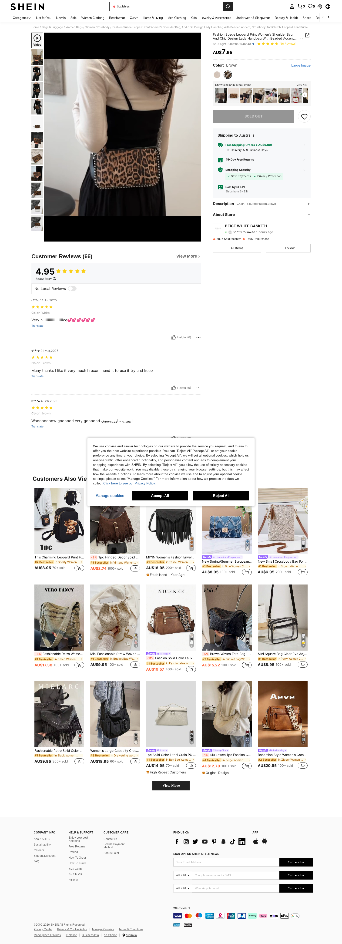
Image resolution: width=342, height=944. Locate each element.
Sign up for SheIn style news (196, 854)
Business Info (90, 935)
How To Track (77, 863)
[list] (210, 841)
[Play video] (122, 137)
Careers (39, 850)
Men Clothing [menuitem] (177, 18)
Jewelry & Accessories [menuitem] (216, 18)
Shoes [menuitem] (307, 18)
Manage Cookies (103, 929)
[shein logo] (27, 6)
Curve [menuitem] (134, 18)
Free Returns (77, 846)
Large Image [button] (301, 65)
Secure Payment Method (114, 846)
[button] (320, 6)
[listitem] (221, 95)
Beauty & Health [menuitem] (286, 18)
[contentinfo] (243, 916)
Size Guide (76, 868)
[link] (301, 6)
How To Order (77, 857)
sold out (254, 116)
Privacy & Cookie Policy (72, 929)
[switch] (72, 288)
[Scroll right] (328, 17)
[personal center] (292, 6)
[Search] (228, 6)
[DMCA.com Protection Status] (188, 925)
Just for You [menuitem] (43, 18)
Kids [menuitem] (194, 18)
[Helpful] (173, 337)
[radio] (217, 75)
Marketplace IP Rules (47, 935)
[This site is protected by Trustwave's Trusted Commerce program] (176, 925)
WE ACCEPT (181, 908)
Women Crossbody (97, 27)
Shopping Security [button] (238, 169)
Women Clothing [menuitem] (92, 18)
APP (255, 832)
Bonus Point (111, 853)
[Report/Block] (198, 337)
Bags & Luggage (52, 27)
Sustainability (42, 844)
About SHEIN (42, 839)
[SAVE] (304, 116)
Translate (37, 325)
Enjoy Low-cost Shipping (78, 839)
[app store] (255, 843)
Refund (73, 852)
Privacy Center (43, 929)
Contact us (110, 839)
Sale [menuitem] (73, 18)
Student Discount (44, 855)
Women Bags (74, 27)
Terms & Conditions (131, 929)
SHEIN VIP (75, 874)
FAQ (36, 861)
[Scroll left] (323, 17)
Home (35, 27)
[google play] (264, 843)
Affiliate (73, 880)
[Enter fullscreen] (196, 238)
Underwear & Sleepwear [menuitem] (253, 18)
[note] (166, 574)
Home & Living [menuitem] (153, 18)
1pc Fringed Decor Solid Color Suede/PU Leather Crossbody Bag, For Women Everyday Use (115, 557)
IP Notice (71, 935)
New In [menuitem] (61, 18)
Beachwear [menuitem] (117, 18)
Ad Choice (110, 935)
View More (171, 785)
